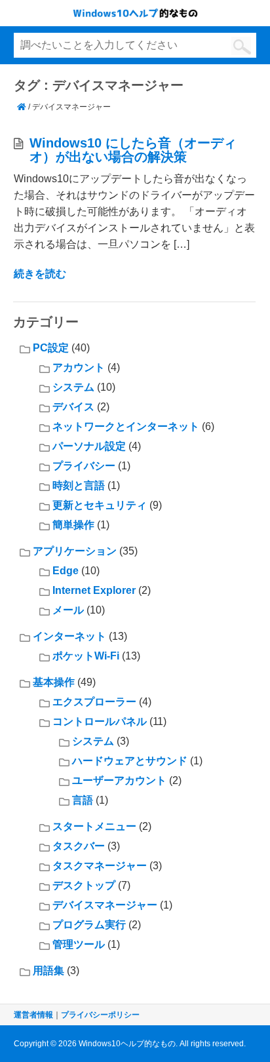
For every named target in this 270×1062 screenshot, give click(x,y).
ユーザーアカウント (119, 780)
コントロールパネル (99, 721)
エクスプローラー (94, 701)
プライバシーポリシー (100, 1014)
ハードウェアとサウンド (129, 760)
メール (68, 610)
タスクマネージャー (99, 865)
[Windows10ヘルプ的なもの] (21, 106)
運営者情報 (33, 1014)
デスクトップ (83, 885)
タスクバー (78, 846)
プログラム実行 (89, 924)
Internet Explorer (94, 590)
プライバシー (83, 465)
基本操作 (54, 682)
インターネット (69, 636)
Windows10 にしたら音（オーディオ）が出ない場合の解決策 (133, 150)
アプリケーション (75, 551)
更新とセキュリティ (99, 505)
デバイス (73, 406)
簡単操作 (73, 524)
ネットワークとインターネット (125, 426)
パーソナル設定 (89, 446)
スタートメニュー (94, 826)
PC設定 (51, 347)
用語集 (48, 970)
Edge (65, 570)
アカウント (78, 367)
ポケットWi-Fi (85, 655)
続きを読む (40, 273)
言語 (82, 800)
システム (73, 387)
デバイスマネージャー (104, 905)
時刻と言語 (78, 485)
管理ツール (78, 944)
